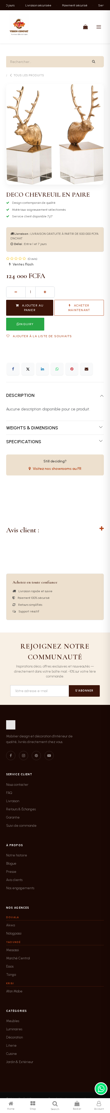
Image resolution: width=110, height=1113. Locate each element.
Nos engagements (20, 888)
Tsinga (11, 975)
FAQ (9, 793)
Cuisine (11, 1054)
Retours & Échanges (21, 809)
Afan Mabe (14, 991)
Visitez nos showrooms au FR (57, 469)
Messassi (12, 950)
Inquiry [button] (26, 324)
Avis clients (14, 880)
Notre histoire (16, 855)
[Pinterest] (72, 369)
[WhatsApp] (57, 369)
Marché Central (18, 958)
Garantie (13, 817)
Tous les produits (29, 75)
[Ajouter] (45, 292)
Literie (11, 1045)
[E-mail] (86, 369)
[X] (28, 369)
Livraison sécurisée (35, 5)
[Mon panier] (85, 27)
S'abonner (84, 690)
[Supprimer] (16, 292)
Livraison (12, 801)
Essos (10, 966)
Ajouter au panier (32, 308)
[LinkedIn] (42, 369)
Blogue (11, 863)
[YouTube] (49, 755)
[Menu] (99, 27)
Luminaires (14, 1029)
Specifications (23, 441)
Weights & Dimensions (32, 427)
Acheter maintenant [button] (79, 308)
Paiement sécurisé (71, 5)
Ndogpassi (13, 933)
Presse (11, 872)
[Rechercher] (94, 61)
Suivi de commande (21, 826)
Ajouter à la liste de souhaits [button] (42, 336)
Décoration (14, 1037)
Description (20, 395)
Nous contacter (17, 785)
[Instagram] (23, 755)
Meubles (12, 1021)
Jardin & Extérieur (19, 1062)
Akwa (10, 925)
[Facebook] (13, 369)
